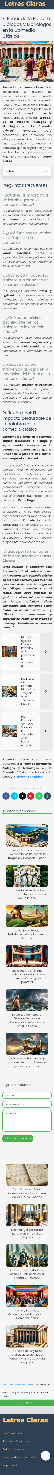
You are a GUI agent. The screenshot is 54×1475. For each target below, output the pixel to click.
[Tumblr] (47, 796)
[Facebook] (6, 796)
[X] (22, 796)
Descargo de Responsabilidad (19, 1457)
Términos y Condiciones (16, 1441)
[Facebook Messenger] (14, 796)
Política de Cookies (13, 1449)
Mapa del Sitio (10, 1465)
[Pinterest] (30, 796)
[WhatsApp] (39, 796)
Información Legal (12, 1432)
